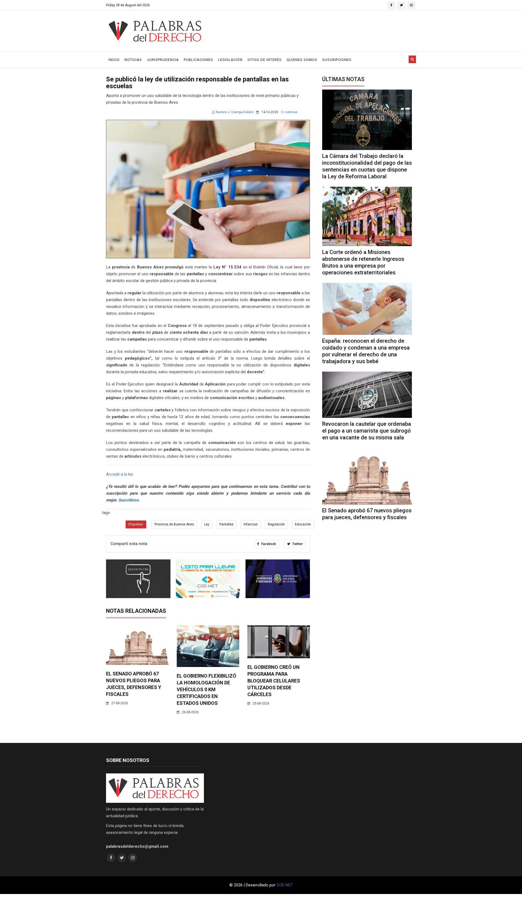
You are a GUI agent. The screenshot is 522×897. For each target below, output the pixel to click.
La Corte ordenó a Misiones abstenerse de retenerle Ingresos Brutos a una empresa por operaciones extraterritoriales (363, 262)
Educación (303, 524)
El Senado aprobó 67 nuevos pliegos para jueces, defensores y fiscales (367, 514)
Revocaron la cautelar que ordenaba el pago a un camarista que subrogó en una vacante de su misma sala (366, 431)
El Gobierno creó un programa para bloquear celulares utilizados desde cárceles (273, 680)
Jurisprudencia (163, 60)
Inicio (114, 60)
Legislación (230, 60)
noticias (291, 112)
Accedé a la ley (119, 474)
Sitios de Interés (264, 60)
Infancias (251, 524)
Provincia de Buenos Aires (174, 524)
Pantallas (226, 524)
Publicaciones (198, 60)
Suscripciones (337, 60)
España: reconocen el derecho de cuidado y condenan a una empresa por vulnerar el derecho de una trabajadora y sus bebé (366, 351)
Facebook (268, 544)
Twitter (297, 544)
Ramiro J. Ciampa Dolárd (234, 112)
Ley (206, 524)
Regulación (276, 524)
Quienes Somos (302, 60)
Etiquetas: (136, 524)
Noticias (133, 60)
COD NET (284, 885)
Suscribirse (128, 500)
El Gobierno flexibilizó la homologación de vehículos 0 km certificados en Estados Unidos (206, 689)
